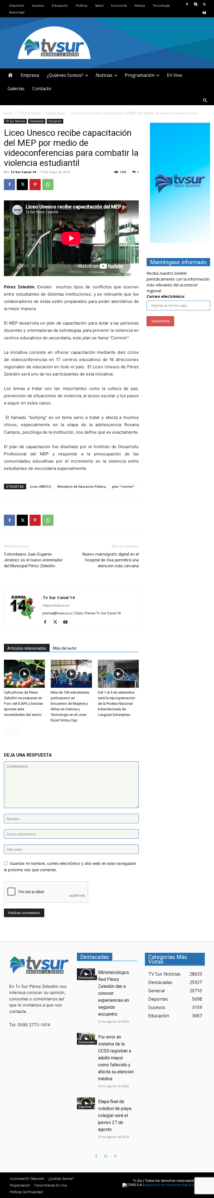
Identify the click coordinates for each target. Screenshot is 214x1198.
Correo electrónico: (166, 296)
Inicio (8, 113)
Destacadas (55, 113)
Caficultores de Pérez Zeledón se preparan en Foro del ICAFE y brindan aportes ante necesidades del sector (23, 703)
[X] (204, 4)
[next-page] (16, 731)
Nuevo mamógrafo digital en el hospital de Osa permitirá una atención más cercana (110, 560)
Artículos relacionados (26, 648)
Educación (55, 121)
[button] (205, 100)
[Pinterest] (35, 184)
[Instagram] (105, 1156)
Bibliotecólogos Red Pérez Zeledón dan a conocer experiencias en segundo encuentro (113, 993)
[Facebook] (187, 4)
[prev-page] (7, 731)
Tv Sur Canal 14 (23, 172)
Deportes (85, 1107)
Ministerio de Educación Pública (81, 486)
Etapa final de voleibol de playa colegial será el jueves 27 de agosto (114, 1115)
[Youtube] (204, 13)
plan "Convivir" (123, 486)
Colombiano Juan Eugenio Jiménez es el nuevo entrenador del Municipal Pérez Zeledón (33, 560)
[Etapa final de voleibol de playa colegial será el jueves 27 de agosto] (86, 1103)
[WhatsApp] (48, 184)
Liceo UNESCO (40, 486)
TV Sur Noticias (29, 113)
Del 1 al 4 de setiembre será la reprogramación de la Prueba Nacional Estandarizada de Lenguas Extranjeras (116, 703)
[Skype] (195, 4)
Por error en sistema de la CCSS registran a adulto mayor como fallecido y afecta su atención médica (116, 1057)
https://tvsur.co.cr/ (56, 605)
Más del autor (65, 648)
